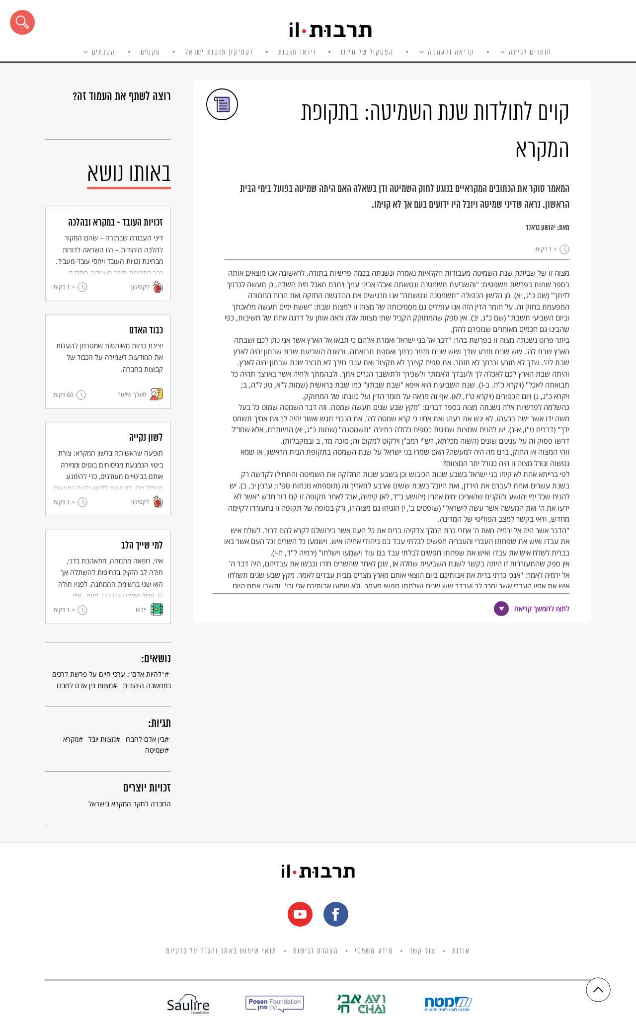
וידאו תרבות (297, 53)
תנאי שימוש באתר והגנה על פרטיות (221, 951)
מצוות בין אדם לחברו (85, 685)
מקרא (71, 739)
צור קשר (422, 951)
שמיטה (154, 750)
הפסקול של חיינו (367, 53)
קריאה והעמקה (451, 53)
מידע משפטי (374, 951)
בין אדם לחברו (145, 739)
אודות (461, 951)
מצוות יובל (102, 739)
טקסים (151, 53)
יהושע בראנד (541, 228)
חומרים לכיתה (530, 53)
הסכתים (104, 53)
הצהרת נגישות (315, 951)
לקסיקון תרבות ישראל (219, 53)
